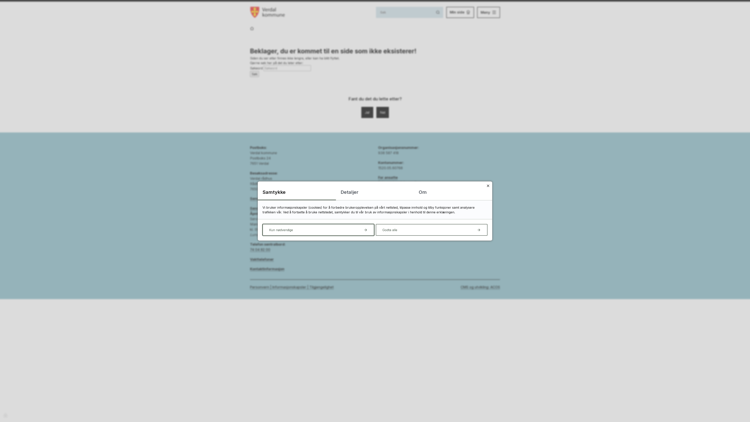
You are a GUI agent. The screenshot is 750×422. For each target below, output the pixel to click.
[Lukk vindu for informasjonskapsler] (488, 185)
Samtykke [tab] (274, 192)
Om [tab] (423, 192)
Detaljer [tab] (349, 192)
